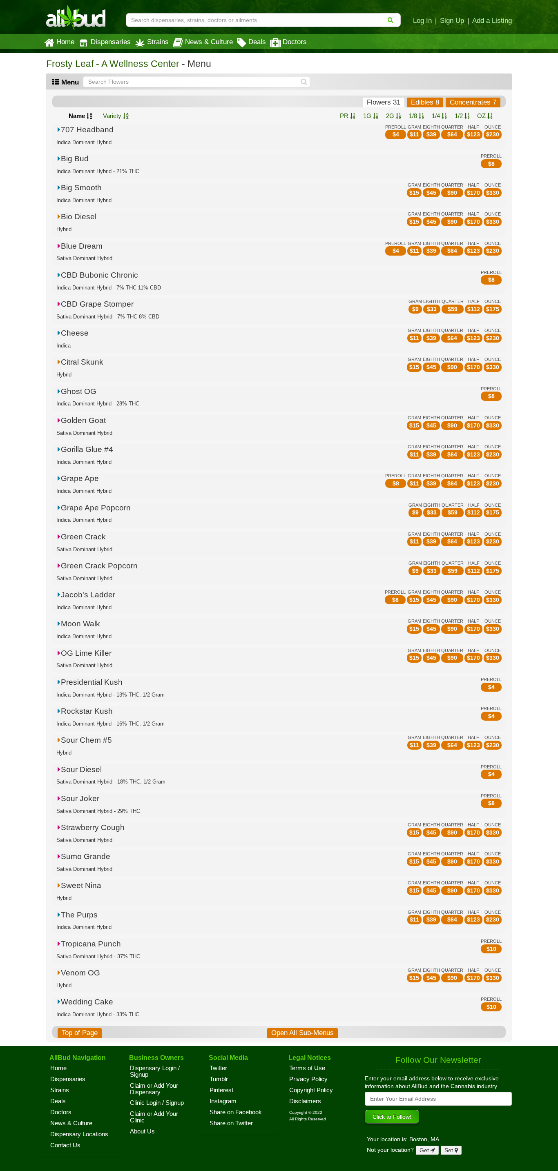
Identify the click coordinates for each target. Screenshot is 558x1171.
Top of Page (80, 1033)
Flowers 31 (383, 102)
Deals (257, 41)
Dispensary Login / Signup (155, 1071)
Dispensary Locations (79, 1134)
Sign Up (452, 20)
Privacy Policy (308, 1079)
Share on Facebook (236, 1112)
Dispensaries (111, 41)
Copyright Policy (311, 1090)
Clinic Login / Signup (157, 1103)
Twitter (218, 1068)
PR (345, 115)
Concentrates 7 (473, 102)
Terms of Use (307, 1068)
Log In (422, 20)
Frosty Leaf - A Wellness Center (112, 64)
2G (391, 115)
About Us (142, 1131)
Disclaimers (305, 1101)
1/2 (459, 115)
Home (65, 41)
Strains (158, 41)
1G (368, 115)
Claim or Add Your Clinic (154, 1117)
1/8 (414, 115)
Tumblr (219, 1079)
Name (78, 115)
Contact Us (65, 1145)
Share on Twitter (231, 1123)
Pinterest (221, 1090)
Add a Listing (492, 20)
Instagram (223, 1101)
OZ (482, 115)
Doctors (295, 41)
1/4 (437, 115)
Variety (113, 115)
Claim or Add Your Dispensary (154, 1088)
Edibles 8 (425, 102)
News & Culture (209, 41)
